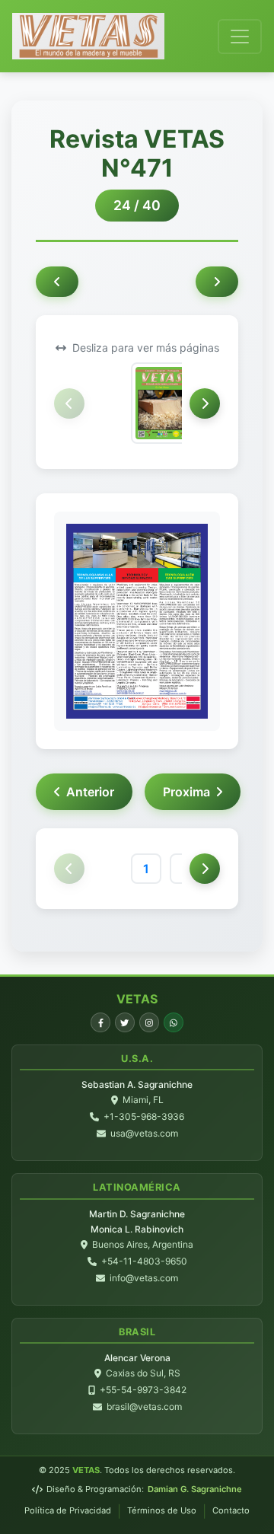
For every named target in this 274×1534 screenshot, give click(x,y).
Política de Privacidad (67, 1510)
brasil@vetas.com (144, 1406)
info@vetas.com (144, 1278)
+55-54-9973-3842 (143, 1389)
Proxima (186, 791)
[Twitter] (125, 1022)
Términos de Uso (161, 1510)
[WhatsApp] (173, 1022)
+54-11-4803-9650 (144, 1261)
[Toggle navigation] (240, 36)
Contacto (231, 1510)
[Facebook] (100, 1022)
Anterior (90, 791)
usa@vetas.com (144, 1133)
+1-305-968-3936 (144, 1116)
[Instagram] (149, 1022)
